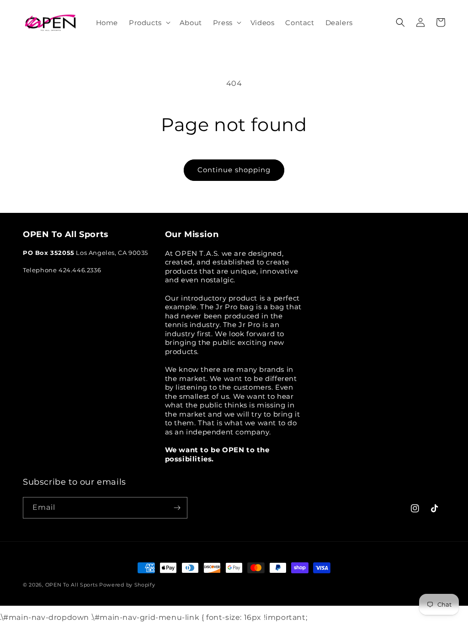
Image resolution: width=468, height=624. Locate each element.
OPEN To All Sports (71, 585)
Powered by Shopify (127, 585)
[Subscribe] (177, 507)
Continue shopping (234, 169)
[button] (148, 23)
